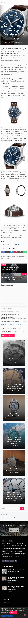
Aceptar (4, 615)
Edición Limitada (7, 256)
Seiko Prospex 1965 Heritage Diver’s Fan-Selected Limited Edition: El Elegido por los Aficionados (14, 441)
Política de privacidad (18, 331)
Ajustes (16, 615)
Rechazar (10, 615)
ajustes (13, 612)
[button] (22, 2)
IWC (22, 42)
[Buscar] (22, 508)
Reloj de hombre (5, 258)
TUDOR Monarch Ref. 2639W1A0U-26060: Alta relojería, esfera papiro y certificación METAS (14, 387)
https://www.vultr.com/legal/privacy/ (14, 324)
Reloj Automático (21, 256)
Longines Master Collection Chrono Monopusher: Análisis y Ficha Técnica (14, 470)
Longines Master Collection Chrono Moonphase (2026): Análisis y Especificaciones (14, 415)
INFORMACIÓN (5, 602)
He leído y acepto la (13, 331)
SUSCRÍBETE (14, 530)
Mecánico (14, 256)
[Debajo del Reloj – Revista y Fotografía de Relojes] (3, 2)
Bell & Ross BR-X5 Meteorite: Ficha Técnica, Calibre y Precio (14, 361)
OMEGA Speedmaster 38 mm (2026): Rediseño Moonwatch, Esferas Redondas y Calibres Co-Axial (14, 496)
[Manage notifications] (25, 615)
